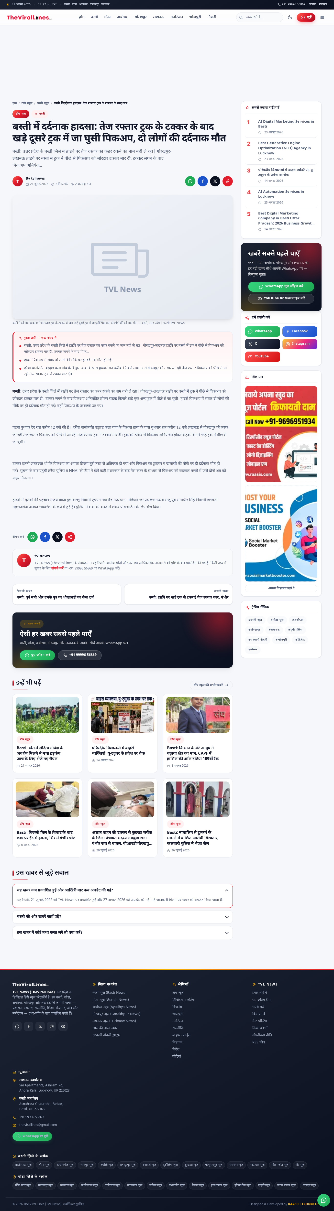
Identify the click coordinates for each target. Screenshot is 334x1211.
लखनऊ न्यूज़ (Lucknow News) (114, 1021)
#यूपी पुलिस (295, 630)
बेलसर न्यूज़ (198, 1186)
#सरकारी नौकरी (257, 640)
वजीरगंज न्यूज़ (112, 1186)
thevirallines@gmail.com (38, 1125)
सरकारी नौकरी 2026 (106, 1035)
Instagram (301, 344)
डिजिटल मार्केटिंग (183, 1000)
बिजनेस (177, 1007)
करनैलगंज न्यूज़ (89, 1186)
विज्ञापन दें (258, 1014)
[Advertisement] (167, 62)
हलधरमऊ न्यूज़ (219, 1186)
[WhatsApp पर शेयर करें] (190, 181)
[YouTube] (63, 1026)
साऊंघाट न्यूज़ (257, 1165)
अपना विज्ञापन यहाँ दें (281, 588)
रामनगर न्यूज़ (236, 1165)
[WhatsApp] (17, 1026)
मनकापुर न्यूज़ (45, 1186)
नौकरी (211, 17)
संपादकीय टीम (261, 1000)
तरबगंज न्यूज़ (67, 1186)
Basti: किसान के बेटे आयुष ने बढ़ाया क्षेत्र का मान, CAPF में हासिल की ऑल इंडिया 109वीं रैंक (193, 754)
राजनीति (177, 1028)
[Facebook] (28, 1026)
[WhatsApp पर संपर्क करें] (323, 1200)
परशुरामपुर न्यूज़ (213, 1165)
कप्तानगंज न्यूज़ (64, 1165)
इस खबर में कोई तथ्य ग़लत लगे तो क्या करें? (49, 932)
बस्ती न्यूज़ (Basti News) (109, 993)
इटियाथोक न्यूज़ (242, 1186)
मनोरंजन (176, 17)
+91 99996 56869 (293, 4)
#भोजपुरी (281, 640)
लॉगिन (312, 4)
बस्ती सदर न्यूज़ (23, 1165)
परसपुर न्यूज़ (309, 1186)
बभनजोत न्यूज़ (177, 1186)
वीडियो (176, 1056)
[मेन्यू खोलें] (322, 17)
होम (82, 17)
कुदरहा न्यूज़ (191, 1165)
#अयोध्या (297, 620)
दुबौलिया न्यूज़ (170, 1165)
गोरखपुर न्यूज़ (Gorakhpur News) (116, 1014)
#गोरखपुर (254, 630)
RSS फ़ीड (258, 1042)
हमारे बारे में (259, 993)
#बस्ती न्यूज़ (255, 620)
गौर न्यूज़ (299, 1165)
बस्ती (94, 17)
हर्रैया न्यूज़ (44, 1165)
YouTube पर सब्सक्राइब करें (284, 298)
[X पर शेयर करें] (215, 181)
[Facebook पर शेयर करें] (203, 181)
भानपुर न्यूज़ (86, 1165)
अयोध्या (122, 17)
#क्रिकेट (300, 640)
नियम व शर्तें (259, 1028)
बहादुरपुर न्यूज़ (127, 1165)
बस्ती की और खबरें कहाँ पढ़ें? (39, 916)
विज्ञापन (177, 1042)
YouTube (262, 356)
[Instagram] (51, 1026)
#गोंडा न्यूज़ (277, 620)
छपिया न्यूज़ (155, 1186)
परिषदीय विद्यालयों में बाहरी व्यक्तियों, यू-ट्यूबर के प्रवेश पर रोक (118, 751)
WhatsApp (263, 331)
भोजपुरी (195, 17)
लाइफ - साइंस (181, 1035)
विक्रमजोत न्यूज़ (280, 1165)
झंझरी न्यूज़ (264, 1186)
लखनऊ (158, 17)
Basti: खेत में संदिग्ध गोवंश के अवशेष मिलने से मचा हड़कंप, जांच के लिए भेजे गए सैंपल (40, 754)
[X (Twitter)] (40, 1026)
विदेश (175, 1049)
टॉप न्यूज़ (27, 103)
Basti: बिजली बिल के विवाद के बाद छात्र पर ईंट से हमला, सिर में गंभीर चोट (46, 835)
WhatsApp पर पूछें (35, 1136)
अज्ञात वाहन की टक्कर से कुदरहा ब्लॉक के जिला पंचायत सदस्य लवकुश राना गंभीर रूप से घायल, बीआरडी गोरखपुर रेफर (122, 841)
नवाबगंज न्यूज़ (134, 1186)
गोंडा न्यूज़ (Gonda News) (110, 1000)
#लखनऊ (274, 630)
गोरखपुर (141, 17)
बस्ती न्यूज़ (43, 103)
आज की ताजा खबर (104, 1028)
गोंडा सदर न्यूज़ (23, 1186)
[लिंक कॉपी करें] (228, 181)
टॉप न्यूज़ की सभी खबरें (208, 685)
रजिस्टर (323, 4)
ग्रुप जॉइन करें (40, 655)
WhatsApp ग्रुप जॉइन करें (284, 286)
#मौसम (252, 650)
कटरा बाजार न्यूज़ (286, 1186)
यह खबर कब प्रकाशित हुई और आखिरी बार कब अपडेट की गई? (65, 890)
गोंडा (107, 17)
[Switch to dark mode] (290, 17)
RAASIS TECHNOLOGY (305, 1204)
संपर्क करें (57, 569)
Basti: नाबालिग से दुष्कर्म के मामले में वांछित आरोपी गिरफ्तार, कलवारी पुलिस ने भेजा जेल (192, 838)
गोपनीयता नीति (262, 1035)
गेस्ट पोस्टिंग (259, 1021)
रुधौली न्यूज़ (106, 1165)
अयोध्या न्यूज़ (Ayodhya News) (114, 1007)
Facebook (300, 331)
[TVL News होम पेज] (29, 17)
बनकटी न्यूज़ (149, 1165)
